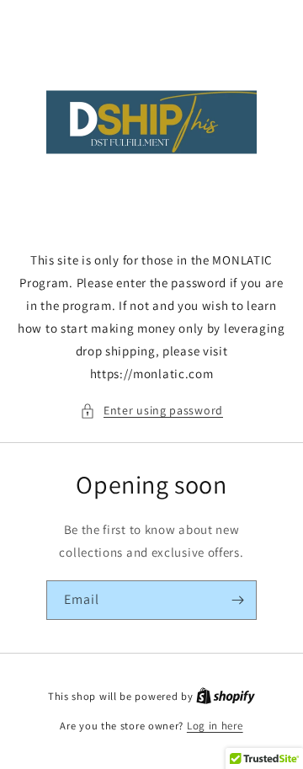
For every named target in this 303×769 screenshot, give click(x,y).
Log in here (215, 725)
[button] (151, 410)
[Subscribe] (237, 600)
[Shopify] (225, 696)
